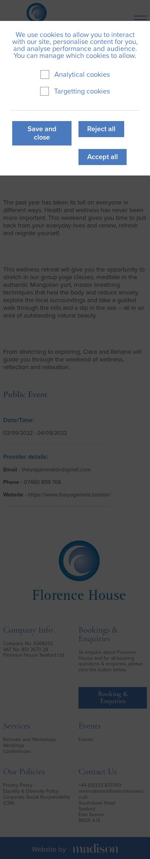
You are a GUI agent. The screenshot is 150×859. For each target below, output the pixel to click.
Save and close (42, 133)
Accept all (102, 157)
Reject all (101, 129)
